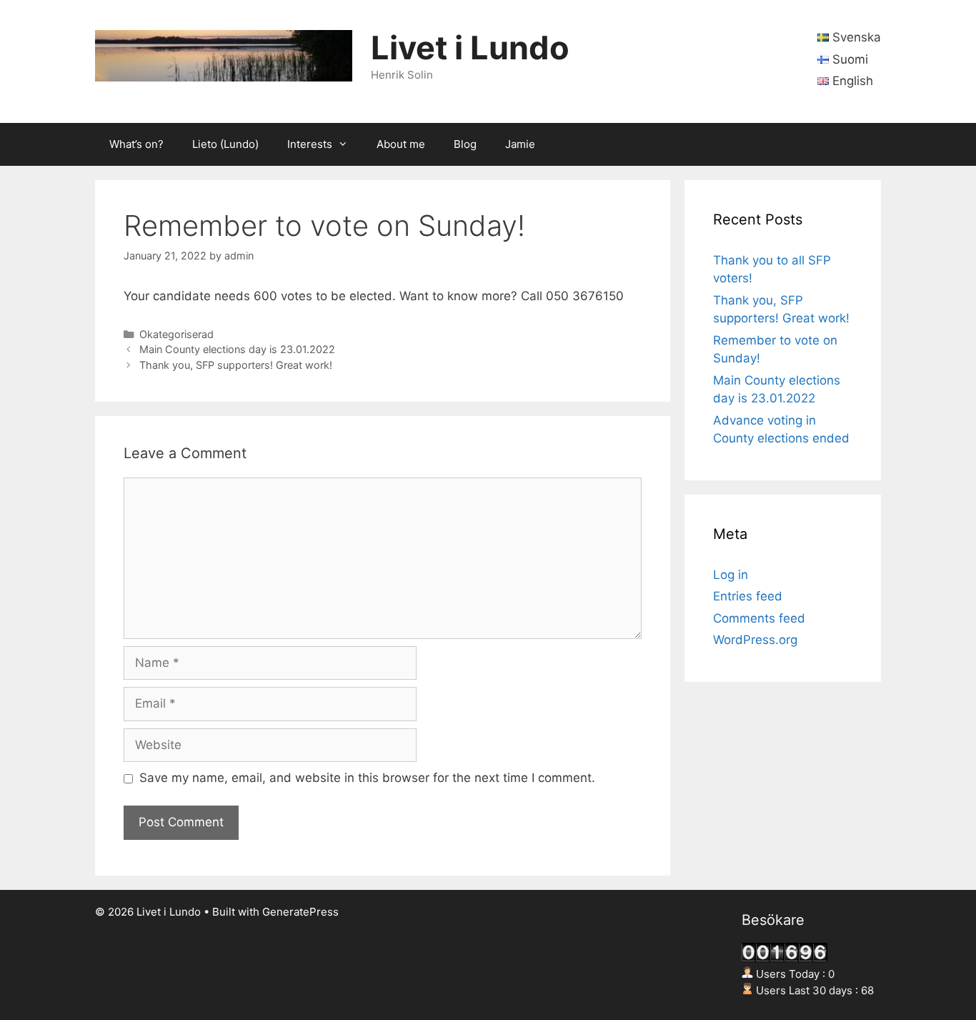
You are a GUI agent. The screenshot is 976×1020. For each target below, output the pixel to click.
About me (401, 144)
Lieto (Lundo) (225, 144)
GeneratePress (300, 912)
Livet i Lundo (470, 47)
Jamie (520, 144)
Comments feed (759, 618)
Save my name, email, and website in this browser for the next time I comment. (367, 778)
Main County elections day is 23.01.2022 (237, 349)
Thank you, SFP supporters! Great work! (235, 365)
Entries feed (747, 596)
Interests (309, 144)
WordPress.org (755, 640)
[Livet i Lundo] (223, 55)
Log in (730, 575)
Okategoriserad (176, 334)
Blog (465, 144)
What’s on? (136, 144)
